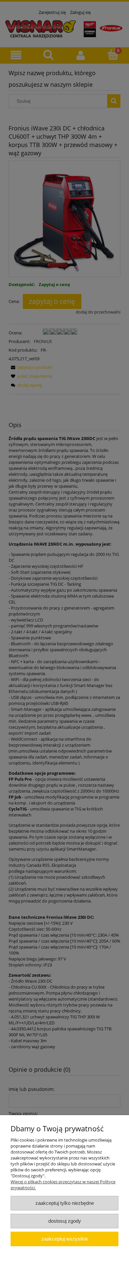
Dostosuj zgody (64, 1221)
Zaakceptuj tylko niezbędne (64, 1203)
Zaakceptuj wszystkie (64, 1239)
